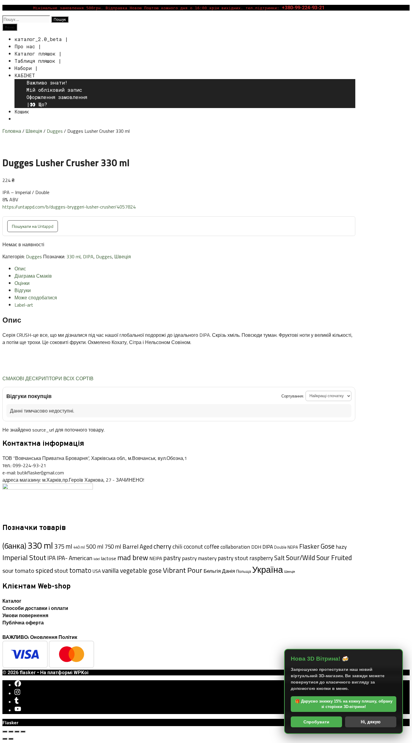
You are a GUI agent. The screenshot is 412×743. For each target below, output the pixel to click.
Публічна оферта (23, 622)
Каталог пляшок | (38, 53)
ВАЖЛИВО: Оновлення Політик (39, 637)
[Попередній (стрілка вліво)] (4, 739)
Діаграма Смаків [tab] (33, 275)
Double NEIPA (286, 547)
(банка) (14, 546)
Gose (327, 546)
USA (97, 571)
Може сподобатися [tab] (35, 297)
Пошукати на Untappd (32, 226)
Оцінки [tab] (22, 283)
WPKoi (81, 672)
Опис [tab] (20, 268)
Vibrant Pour (182, 570)
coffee (211, 546)
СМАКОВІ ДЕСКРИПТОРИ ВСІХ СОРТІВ (47, 378)
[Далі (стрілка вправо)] (10, 739)
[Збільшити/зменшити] (4, 731)
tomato (80, 570)
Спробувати (316, 721)
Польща (243, 571)
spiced (44, 570)
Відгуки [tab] (22, 290)
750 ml (113, 546)
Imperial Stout (24, 557)
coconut (193, 546)
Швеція (34, 131)
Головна (11, 131)
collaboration (235, 547)
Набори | (26, 68)
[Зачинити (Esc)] (23, 731)
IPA (51, 557)
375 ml (63, 546)
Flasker (309, 546)
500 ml (94, 546)
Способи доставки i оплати (35, 608)
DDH (256, 546)
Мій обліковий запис (54, 90)
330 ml (73, 256)
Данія (228, 571)
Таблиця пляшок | (37, 61)
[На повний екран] (10, 731)
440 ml (79, 547)
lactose (108, 558)
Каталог (11, 600)
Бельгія (212, 571)
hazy (341, 547)
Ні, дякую (371, 721)
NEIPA (155, 558)
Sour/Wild (300, 557)
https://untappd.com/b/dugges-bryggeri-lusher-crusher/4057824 (69, 206)
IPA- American (74, 558)
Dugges (55, 131)
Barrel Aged (137, 546)
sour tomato (18, 570)
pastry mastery (199, 558)
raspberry (261, 558)
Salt (279, 558)
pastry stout (233, 558)
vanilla (110, 570)
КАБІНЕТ (24, 75)
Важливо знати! (47, 82)
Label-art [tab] (23, 304)
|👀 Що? (37, 104)
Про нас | (27, 46)
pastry (172, 558)
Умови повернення (25, 615)
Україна (267, 569)
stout (61, 570)
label (96, 558)
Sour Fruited (334, 558)
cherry (162, 546)
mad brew (132, 557)
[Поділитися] (16, 731)
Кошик (21, 111)
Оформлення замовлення (57, 97)
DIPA (88, 256)
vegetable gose (141, 570)
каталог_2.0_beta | (41, 39)
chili (177, 546)
